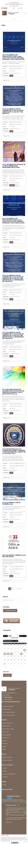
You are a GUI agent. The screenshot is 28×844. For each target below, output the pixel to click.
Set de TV (4, 740)
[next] (6, 636)
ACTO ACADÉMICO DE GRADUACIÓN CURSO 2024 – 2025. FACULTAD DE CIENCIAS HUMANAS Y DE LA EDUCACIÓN (13, 221)
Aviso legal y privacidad (7, 706)
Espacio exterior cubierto (8, 728)
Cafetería (4, 746)
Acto (11, 75)
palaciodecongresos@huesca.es (14, 4)
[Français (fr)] (6, 8)
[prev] (4, 636)
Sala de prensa (5, 737)
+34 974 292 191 (14, 2)
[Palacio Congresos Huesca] (12, 13)
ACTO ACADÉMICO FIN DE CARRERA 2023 (11, 503)
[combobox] (10, 641)
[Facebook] (14, 8)
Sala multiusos (5, 731)
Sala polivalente (13, 470)
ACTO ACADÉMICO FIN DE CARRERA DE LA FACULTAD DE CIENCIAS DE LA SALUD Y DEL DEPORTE (12, 111)
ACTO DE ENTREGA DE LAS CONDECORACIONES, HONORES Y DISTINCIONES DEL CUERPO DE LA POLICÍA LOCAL (14, 451)
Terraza (4, 749)
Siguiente (19, 588)
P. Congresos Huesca (10, 805)
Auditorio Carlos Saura (14, 73)
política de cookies (15, 840)
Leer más (7, 80)
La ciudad (4, 768)
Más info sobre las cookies (8, 712)
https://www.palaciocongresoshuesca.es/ (15, 815)
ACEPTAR (15, 842)
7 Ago (18, 805)
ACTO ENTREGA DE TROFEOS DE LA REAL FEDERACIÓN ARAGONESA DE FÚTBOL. (13, 166)
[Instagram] (21, 8)
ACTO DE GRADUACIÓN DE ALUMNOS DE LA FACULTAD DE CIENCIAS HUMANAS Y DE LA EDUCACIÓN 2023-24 (13, 392)
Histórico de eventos (7, 757)
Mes (18, 636)
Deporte (12, 185)
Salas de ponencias (6, 734)
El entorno (4, 771)
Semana (21, 636)
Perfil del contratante (7, 760)
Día (25, 636)
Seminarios (5, 743)
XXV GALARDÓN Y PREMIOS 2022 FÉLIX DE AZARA (14, 555)
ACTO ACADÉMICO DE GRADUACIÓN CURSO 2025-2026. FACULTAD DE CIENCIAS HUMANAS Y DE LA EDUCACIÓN (13, 57)
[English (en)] (4, 8)
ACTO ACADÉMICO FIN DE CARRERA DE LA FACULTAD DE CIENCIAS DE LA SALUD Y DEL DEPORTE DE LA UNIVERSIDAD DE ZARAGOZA (13, 278)
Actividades (5, 776)
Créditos (4, 784)
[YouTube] (18, 8)
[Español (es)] (2, 8)
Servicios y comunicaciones (8, 774)
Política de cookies (6, 709)
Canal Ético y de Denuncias (8, 715)
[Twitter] (16, 8)
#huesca (8, 822)
